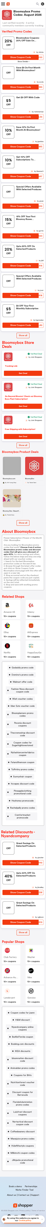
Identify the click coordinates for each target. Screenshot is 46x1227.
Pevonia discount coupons (22, 724)
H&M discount (22, 1020)
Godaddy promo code (22, 668)
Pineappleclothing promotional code (22, 792)
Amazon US (9, 612)
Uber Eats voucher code (23, 706)
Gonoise (31, 998)
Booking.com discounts (22, 1044)
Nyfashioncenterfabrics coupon (22, 753)
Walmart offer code (22, 682)
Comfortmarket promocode (22, 816)
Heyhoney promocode (23, 801)
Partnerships (31, 1186)
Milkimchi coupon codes (22, 1153)
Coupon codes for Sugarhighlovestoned (22, 744)
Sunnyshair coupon (22, 776)
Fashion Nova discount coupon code (22, 690)
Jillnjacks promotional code (22, 1161)
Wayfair (31, 957)
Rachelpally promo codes (22, 808)
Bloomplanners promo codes (22, 714)
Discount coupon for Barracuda (22, 1093)
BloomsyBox (29, 478)
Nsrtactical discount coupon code (22, 1123)
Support (35, 1195)
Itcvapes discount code (22, 784)
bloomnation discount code (22, 1059)
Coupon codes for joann (23, 1013)
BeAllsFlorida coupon (22, 1037)
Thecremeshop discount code (22, 734)
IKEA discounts (22, 1051)
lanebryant (9, 998)
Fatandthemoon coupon (22, 762)
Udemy (30, 612)
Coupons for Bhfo (23, 1075)
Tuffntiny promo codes (22, 769)
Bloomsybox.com (9, 478)
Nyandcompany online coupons (22, 1028)
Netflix (7, 653)
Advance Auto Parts (14, 977)
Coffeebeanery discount (22, 1131)
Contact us (23, 1195)
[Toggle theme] (42, 4)
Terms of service (38, 1211)
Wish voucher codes (22, 699)
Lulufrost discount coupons (22, 1113)
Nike (29, 977)
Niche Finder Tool (24, 1190)
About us (11, 1195)
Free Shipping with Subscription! (20, 429)
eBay (6, 632)
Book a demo (15, 1186)
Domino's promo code (22, 675)
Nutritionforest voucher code (22, 1083)
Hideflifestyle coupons (22, 1146)
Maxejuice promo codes (22, 1139)
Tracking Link (11, 366)
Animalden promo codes (22, 1068)
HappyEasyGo (34, 653)
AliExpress (32, 632)
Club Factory (10, 957)
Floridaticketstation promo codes (22, 1103)
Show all (23, 335)
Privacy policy (24, 1211)
